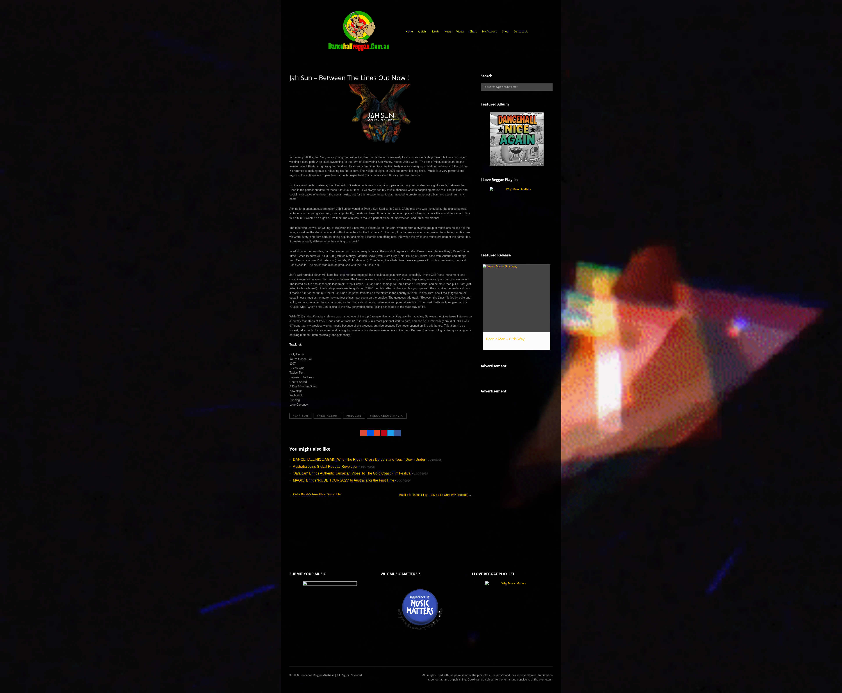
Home (409, 31)
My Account (489, 31)
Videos (460, 31)
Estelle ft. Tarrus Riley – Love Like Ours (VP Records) (433, 494)
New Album (328, 415)
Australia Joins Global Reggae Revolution (325, 466)
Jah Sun (301, 415)
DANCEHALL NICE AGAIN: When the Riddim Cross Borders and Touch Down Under (359, 459)
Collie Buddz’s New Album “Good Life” (317, 494)
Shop (505, 31)
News (448, 31)
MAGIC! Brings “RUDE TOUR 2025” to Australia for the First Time (343, 480)
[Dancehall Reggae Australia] (358, 32)
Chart (473, 31)
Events (435, 31)
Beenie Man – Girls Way (505, 339)
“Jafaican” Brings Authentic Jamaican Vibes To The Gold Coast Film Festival (352, 473)
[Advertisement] (513, 473)
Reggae (354, 415)
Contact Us (521, 31)
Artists (422, 31)
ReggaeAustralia (387, 415)
